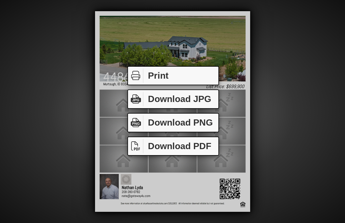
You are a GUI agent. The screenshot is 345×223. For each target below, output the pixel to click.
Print (158, 75)
